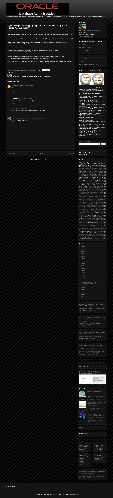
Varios (104, 165)
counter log (88, 203)
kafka (87, 216)
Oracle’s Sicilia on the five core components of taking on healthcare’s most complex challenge (92, 323)
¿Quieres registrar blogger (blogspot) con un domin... (90, 282)
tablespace (98, 234)
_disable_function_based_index (86, 196)
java (91, 180)
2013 (82, 287)
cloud (82, 166)
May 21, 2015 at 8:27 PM (25, 98)
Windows (92, 165)
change (102, 200)
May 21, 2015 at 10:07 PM (38, 118)
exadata (96, 178)
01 (83, 280)
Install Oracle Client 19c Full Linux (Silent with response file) (90, 372)
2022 (82, 254)
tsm (102, 174)
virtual (87, 175)
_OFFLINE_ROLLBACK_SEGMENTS (87, 193)
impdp (86, 215)
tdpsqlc (104, 234)
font (80, 212)
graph (102, 171)
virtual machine (99, 184)
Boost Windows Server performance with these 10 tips (100, 447)
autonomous (82, 199)
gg (91, 212)
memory (88, 218)
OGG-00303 (84, 192)
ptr (86, 225)
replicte (104, 228)
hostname (93, 213)
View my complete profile (86, 36)
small (80, 232)
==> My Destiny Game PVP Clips (88, 64)
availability (99, 177)
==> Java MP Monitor (85, 59)
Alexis (13, 108)
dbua (87, 208)
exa (94, 211)
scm (99, 231)
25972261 (88, 189)
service (87, 183)
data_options (83, 205)
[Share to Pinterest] (49, 70)
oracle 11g (82, 181)
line (96, 216)
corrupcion (81, 203)
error (86, 211)
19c (93, 166)
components (100, 202)
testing (88, 235)
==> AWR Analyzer (84, 50)
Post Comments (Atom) (44, 159)
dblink (80, 208)
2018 (82, 263)
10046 (89, 186)
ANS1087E (81, 190)
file (103, 211)
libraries (92, 216)
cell (98, 200)
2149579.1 (94, 187)
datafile (89, 205)
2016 (82, 268)
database (81, 168)
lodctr (103, 216)
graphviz (101, 172)
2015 (82, 270)
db (79, 206)
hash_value (81, 213)
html (12, 72)
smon (85, 232)
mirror (104, 218)
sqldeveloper (94, 183)
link (99, 216)
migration (99, 218)
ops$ (89, 221)
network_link (101, 219)
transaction (81, 237)
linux (88, 166)
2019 (82, 261)
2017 (82, 266)
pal (91, 222)
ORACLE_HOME (93, 192)
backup (89, 169)
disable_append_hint (83, 209)
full (88, 212)
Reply (13, 93)
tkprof (97, 235)
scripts (81, 183)
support (92, 234)
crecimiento (99, 203)
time (92, 235)
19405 (80, 187)
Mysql (104, 190)
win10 (92, 238)
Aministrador (15, 85)
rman (93, 174)
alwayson (91, 177)
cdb (105, 169)
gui (98, 212)
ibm (98, 213)
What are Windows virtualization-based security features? (100, 456)
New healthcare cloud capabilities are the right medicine (84, 447)
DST (100, 190)
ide (101, 213)
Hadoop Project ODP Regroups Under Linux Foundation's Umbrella (91, 352)
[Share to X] (46, 70)
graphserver (92, 172)
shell (103, 231)
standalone (86, 234)
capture (93, 200)
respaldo (88, 229)
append (85, 197)
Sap (80, 169)
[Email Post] (39, 70)
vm (100, 175)
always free (84, 177)
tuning (91, 184)
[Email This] (42, 70)
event (90, 211)
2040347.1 (87, 187)
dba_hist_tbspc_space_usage (97, 206)
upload (80, 238)
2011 (82, 289)
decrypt (93, 208)
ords (87, 222)
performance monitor (90, 224)
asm (98, 197)
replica (80, 228)
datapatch (95, 205)
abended (97, 196)
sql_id (93, 232)
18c (97, 186)
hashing (87, 213)
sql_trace (99, 232)
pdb (94, 181)
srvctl (80, 234)
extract (81, 180)
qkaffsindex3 (92, 225)
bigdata (99, 199)
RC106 (101, 192)
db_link (87, 206)
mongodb (88, 219)
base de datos (97, 169)
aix (97, 166)
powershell (81, 225)
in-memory (91, 215)
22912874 (101, 187)
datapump (102, 205)
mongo (82, 219)
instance (98, 215)
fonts (84, 212)
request (82, 229)
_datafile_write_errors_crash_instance (87, 195)
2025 (82, 246)
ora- (88, 174)
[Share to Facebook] (47, 70)
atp (103, 197)
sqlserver (101, 168)
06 (83, 275)
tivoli (80, 184)
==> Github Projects (84, 47)
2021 (82, 256)
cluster (86, 202)
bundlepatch (87, 200)
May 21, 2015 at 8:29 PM (22, 108)
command (93, 202)
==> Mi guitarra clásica (85, 61)
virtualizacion (94, 175)
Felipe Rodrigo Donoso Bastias (20, 118)
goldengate (96, 171)
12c (99, 165)
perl (98, 224)
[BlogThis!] (44, 70)
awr (84, 169)
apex (80, 197)
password (81, 224)
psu (98, 181)
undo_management (100, 237)
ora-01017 (94, 221)
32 (92, 189)
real (101, 225)
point (103, 224)
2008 (82, 294)
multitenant (94, 219)
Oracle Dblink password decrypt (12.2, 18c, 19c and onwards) (95, 414)
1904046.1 (101, 186)
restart (80, 231)
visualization (82, 186)
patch (88, 181)
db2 (83, 206)
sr (103, 232)
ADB (99, 189)
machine (101, 180)
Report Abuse (84, 366)
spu (89, 232)
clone (80, 202)
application (92, 197)
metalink (93, 218)
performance (89, 168)
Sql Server (101, 163)
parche (102, 222)
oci (80, 221)
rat (97, 225)
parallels (96, 222)
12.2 (104, 175)
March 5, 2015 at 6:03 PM (26, 85)
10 (83, 272)
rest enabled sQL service (98, 229)
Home (41, 154)
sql (96, 168)
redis (98, 226)
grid (95, 212)
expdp (102, 178)
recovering (92, 226)
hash (103, 212)
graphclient (82, 172)
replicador (86, 228)
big (95, 199)
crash (94, 203)
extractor (99, 211)
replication (98, 228)
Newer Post (11, 154)
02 (83, 277)
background (89, 199)
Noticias (84, 165)
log (80, 218)
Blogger (77, 494)
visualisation (86, 238)
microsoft (81, 174)
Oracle (82, 163)
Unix (91, 163)
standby (102, 183)
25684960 (81, 189)
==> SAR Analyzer (84, 53)
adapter (102, 196)
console (83, 178)
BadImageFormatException (91, 190)
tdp (98, 174)
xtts (102, 238)
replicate (92, 228)
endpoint (81, 211)
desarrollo (101, 208)
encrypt (102, 209)
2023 (82, 251)
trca (87, 237)
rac (103, 181)
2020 (82, 258)
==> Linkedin (82, 44)
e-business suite (94, 209)
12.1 (93, 186)
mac (96, 180)
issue (103, 215)
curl (105, 203)
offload (84, 221)
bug (105, 177)
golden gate (88, 171)
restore (85, 231)
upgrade (81, 175)
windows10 (97, 238)
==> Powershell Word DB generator (89, 56)
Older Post (70, 154)
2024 (82, 249)
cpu (82, 171)
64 (95, 189)
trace (85, 184)
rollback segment (92, 231)
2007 (82, 296)
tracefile (102, 235)
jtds (83, 216)
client (102, 166)
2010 (82, 292)
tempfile (82, 235)
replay (102, 226)
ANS (103, 189)
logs (83, 218)
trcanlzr (91, 237)
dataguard (89, 178)
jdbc (80, 216)
